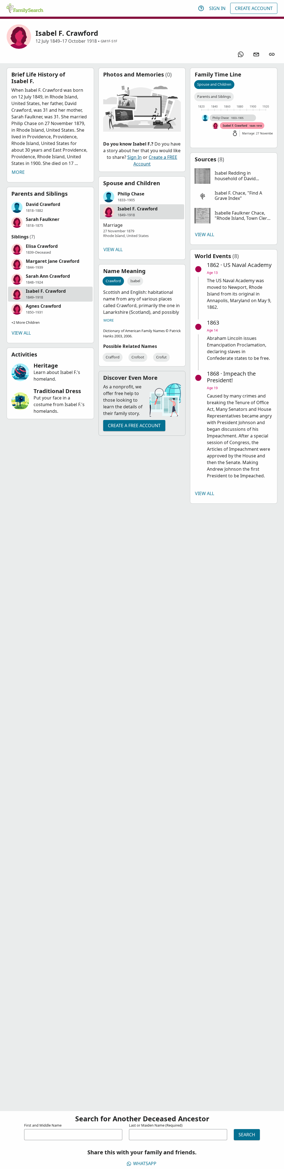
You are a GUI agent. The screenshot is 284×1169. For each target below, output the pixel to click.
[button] (50, 207)
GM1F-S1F (109, 41)
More (18, 172)
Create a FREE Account (134, 425)
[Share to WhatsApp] (240, 54)
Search (247, 1135)
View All (21, 333)
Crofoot (137, 357)
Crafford (113, 357)
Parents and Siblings (214, 96)
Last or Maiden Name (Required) (155, 1125)
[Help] (201, 8)
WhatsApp (144, 1163)
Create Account (254, 8)
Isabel (135, 280)
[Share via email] (256, 54)
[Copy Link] (271, 54)
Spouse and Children (214, 84)
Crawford (113, 280)
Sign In (217, 8)
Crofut (161, 357)
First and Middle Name (43, 1125)
